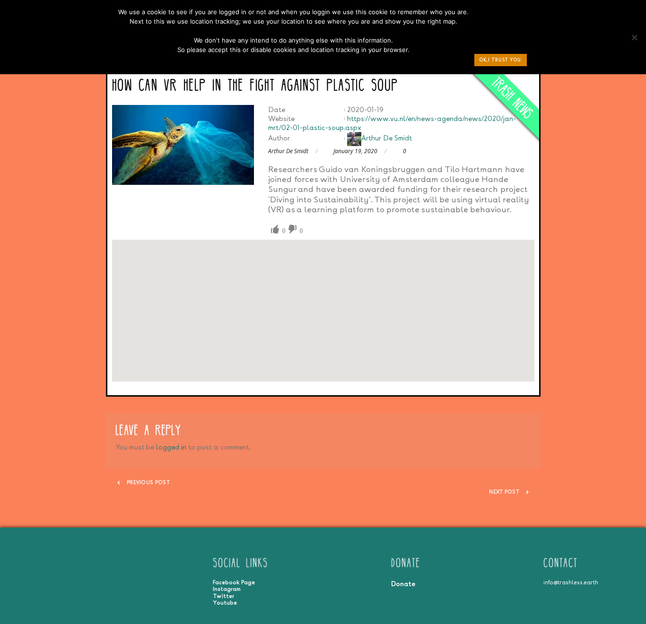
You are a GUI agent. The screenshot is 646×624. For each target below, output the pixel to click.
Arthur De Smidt (386, 137)
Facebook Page (234, 582)
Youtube (225, 602)
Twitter (223, 596)
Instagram (227, 589)
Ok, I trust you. (500, 60)
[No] (634, 40)
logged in (171, 446)
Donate (403, 583)
